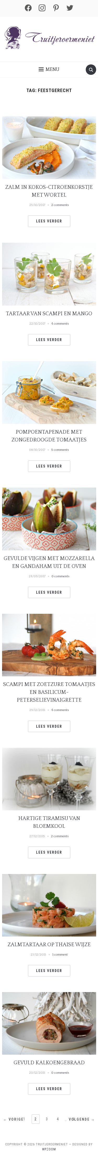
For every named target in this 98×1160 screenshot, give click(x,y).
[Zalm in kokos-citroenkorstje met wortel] (49, 147)
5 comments (60, 450)
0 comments (60, 576)
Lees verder (49, 221)
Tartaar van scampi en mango (49, 314)
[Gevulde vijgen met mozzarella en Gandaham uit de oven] (49, 518)
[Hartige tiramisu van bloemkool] (49, 778)
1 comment (60, 954)
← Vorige (13, 1119)
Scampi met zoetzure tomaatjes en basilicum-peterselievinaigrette (49, 692)
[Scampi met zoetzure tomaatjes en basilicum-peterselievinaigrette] (49, 644)
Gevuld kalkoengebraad (49, 1063)
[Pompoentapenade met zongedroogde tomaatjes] (49, 392)
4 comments (60, 323)
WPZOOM (49, 1149)
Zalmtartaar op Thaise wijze (49, 945)
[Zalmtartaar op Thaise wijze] (49, 904)
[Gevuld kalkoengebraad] (49, 1023)
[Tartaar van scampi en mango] (49, 273)
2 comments (60, 205)
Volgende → (82, 1119)
